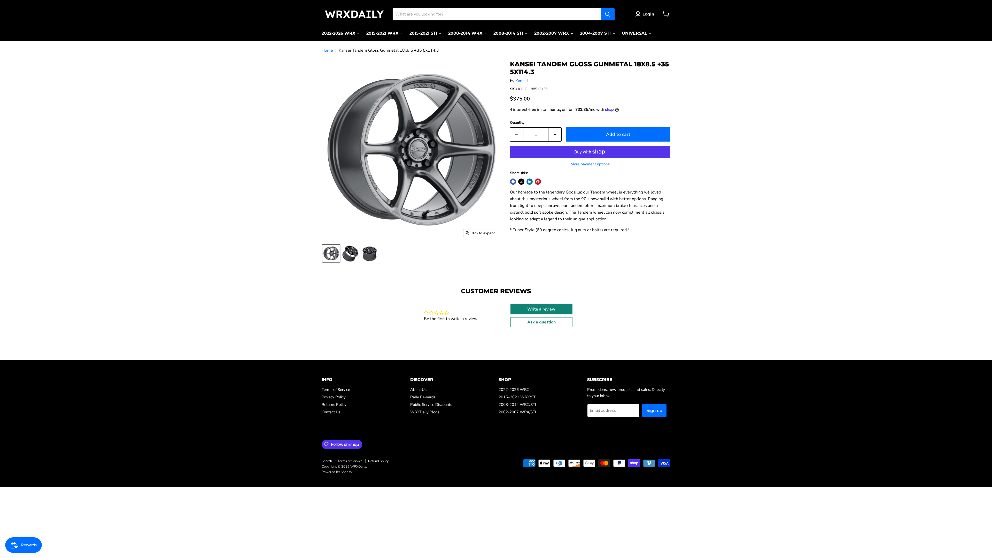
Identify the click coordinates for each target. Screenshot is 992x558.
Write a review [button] (541, 309)
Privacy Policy (334, 397)
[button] (331, 253)
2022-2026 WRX (339, 33)
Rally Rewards (423, 397)
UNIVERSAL (635, 33)
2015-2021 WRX (383, 33)
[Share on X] (521, 182)
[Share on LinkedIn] (529, 182)
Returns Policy (334, 404)
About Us (418, 389)
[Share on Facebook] (513, 182)
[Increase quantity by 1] (555, 134)
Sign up (654, 410)
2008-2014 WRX (466, 33)
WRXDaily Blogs (424, 412)
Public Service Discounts (431, 404)
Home (327, 50)
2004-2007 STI (596, 33)
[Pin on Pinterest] (538, 182)
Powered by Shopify (337, 472)
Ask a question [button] (541, 322)
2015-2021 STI (423, 33)
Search (327, 461)
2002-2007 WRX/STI (517, 412)
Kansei (521, 81)
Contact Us (331, 412)
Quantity (517, 123)
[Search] (608, 14)
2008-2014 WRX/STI (517, 404)
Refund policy (378, 461)
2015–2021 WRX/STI (518, 397)
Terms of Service (336, 389)
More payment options (590, 164)
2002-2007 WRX (552, 33)
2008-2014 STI (508, 33)
